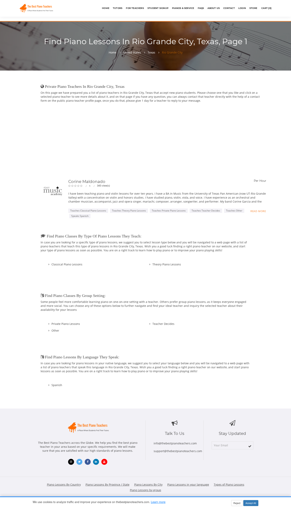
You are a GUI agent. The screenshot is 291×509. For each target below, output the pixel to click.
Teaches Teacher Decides (206, 210)
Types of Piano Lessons (229, 484)
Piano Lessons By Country (64, 484)
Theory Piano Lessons (166, 264)
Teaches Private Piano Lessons (169, 210)
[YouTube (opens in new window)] (104, 462)
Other (55, 330)
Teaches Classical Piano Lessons (88, 210)
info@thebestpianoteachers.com (175, 443)
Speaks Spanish (79, 216)
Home (105, 8)
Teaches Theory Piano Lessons (129, 210)
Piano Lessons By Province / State (107, 484)
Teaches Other (234, 210)
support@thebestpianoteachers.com (178, 451)
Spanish (56, 385)
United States (132, 52)
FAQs (201, 8)
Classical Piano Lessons (66, 264)
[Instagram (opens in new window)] (71, 462)
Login (242, 8)
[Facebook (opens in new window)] (88, 462)
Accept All (250, 503)
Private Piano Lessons (65, 323)
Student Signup (157, 8)
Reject (236, 503)
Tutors (117, 8)
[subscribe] (249, 446)
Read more (258, 211)
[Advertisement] (153, 141)
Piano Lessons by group (145, 490)
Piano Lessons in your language (188, 484)
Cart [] (266, 8)
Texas (151, 52)
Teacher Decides (163, 323)
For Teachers (135, 8)
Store (253, 8)
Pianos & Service (183, 8)
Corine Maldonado (86, 181)
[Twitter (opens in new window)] (79, 462)
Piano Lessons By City (148, 484)
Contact (229, 8)
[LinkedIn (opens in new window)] (96, 462)
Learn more (158, 502)
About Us (213, 8)
